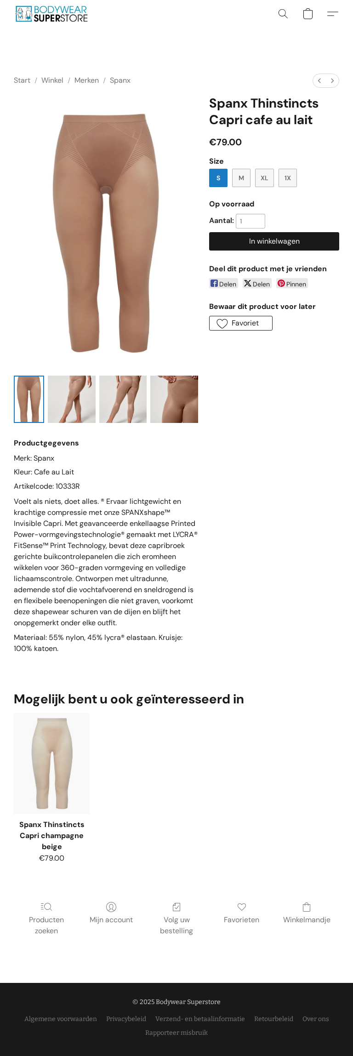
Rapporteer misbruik (176, 1033)
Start (22, 80)
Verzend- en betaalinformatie (200, 1019)
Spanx (120, 80)
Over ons (315, 1019)
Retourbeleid (273, 1019)
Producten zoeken (46, 925)
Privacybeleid (126, 1019)
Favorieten (241, 920)
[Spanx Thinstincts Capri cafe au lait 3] (174, 399)
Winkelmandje (306, 920)
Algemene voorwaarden (60, 1019)
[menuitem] (319, 80)
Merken (86, 80)
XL (264, 178)
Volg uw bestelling (176, 925)
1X (288, 178)
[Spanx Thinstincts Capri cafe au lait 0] (29, 399)
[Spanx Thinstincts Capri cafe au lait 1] (72, 399)
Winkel (52, 80)
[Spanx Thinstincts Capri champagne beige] (52, 763)
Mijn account (111, 920)
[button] (51, 14)
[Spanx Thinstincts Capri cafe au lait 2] (123, 399)
